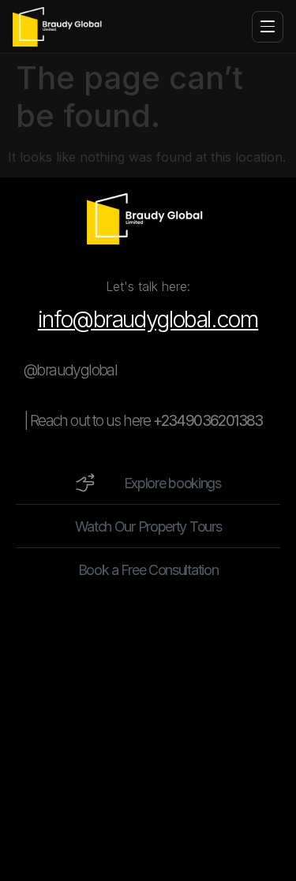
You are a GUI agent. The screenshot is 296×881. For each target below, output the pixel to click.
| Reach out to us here (143, 420)
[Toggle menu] (267, 27)
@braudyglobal (70, 369)
